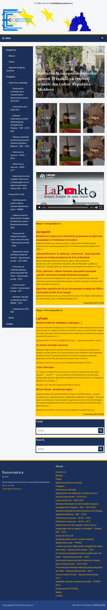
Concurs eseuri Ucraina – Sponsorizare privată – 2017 (20, 288)
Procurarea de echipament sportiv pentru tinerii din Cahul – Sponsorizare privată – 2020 (19, 239)
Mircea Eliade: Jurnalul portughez (54, 389)
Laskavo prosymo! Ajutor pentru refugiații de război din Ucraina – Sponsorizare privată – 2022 (19, 221)
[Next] (102, 95)
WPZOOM (99, 605)
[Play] (39, 207)
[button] (6, 38)
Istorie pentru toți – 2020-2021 (19, 108)
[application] (70, 191)
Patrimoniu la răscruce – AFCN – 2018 (18, 155)
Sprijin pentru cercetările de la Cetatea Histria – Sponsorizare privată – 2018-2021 (19, 94)
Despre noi (11, 50)
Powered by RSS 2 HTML (94, 303)
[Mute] (96, 207)
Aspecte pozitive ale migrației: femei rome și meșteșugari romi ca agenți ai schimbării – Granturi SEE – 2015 (19, 182)
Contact (9, 324)
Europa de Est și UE (16, 194)
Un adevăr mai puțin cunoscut (52, 345)
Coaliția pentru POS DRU (19, 310)
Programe (10, 77)
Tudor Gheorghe (45, 367)
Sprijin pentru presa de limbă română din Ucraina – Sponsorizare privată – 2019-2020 (20, 256)
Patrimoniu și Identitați (18, 83)
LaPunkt (42, 318)
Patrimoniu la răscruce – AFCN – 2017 (18, 167)
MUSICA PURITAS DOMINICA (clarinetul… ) (59, 322)
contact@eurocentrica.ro (12, 489)
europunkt (43, 232)
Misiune (12, 56)
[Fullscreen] (100, 207)
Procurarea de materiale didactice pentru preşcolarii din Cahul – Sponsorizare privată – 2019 (19, 273)
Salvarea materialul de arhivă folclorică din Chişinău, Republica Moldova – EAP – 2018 (19, 141)
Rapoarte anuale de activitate (16, 69)
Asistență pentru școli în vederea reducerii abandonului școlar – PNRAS (19, 204)
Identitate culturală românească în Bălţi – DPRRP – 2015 (19, 300)
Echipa (11, 62)
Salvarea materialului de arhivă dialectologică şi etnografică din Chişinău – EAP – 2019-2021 (20, 123)
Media (11, 318)
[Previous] (96, 95)
